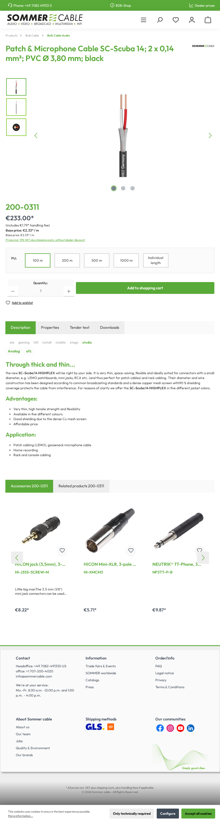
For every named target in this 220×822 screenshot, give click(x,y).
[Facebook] (160, 728)
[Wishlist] (175, 19)
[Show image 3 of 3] (132, 188)
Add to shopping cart (145, 288)
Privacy (160, 680)
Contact (23, 658)
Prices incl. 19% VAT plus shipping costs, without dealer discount (45, 240)
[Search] (159, 19)
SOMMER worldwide (101, 673)
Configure (167, 813)
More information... (20, 816)
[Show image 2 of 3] (123, 188)
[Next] (210, 135)
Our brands (24, 755)
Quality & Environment (33, 748)
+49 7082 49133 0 (38, 5)
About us (22, 727)
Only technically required (132, 813)
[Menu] (143, 19)
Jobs (19, 741)
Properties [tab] (50, 327)
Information (96, 658)
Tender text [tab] (79, 327)
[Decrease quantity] (13, 291)
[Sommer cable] (203, 55)
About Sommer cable (34, 719)
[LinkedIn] (190, 728)
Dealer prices (205, 5)
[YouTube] (180, 728)
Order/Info (164, 658)
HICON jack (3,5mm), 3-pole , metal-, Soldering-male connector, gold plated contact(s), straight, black (41, 565)
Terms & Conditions (169, 687)
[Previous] (36, 135)
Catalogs (92, 680)
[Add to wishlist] (62, 551)
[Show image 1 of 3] (114, 188)
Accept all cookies (198, 813)
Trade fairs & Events (101, 666)
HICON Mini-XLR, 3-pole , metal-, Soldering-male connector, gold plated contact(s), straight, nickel (109, 565)
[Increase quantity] (69, 291)
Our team (23, 734)
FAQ (158, 666)
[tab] (20, 327)
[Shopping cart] (208, 19)
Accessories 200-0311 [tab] (29, 486)
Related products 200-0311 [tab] (81, 486)
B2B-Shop (123, 5)
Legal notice (164, 673)
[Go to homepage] (44, 19)
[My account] (192, 19)
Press (90, 687)
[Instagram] (170, 728)
